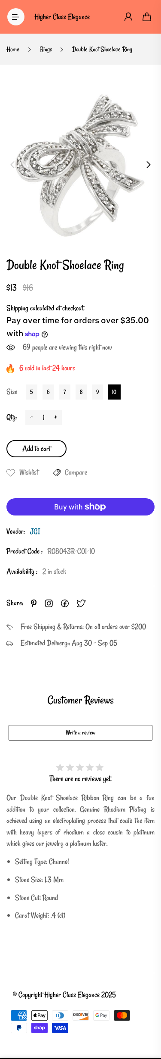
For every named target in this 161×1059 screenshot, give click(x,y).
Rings (46, 49)
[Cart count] (147, 16)
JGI (35, 531)
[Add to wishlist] (10, 473)
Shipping (17, 308)
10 (114, 392)
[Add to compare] (57, 472)
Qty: (11, 417)
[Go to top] (146, 1016)
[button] (12, 165)
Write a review (80, 732)
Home (12, 49)
